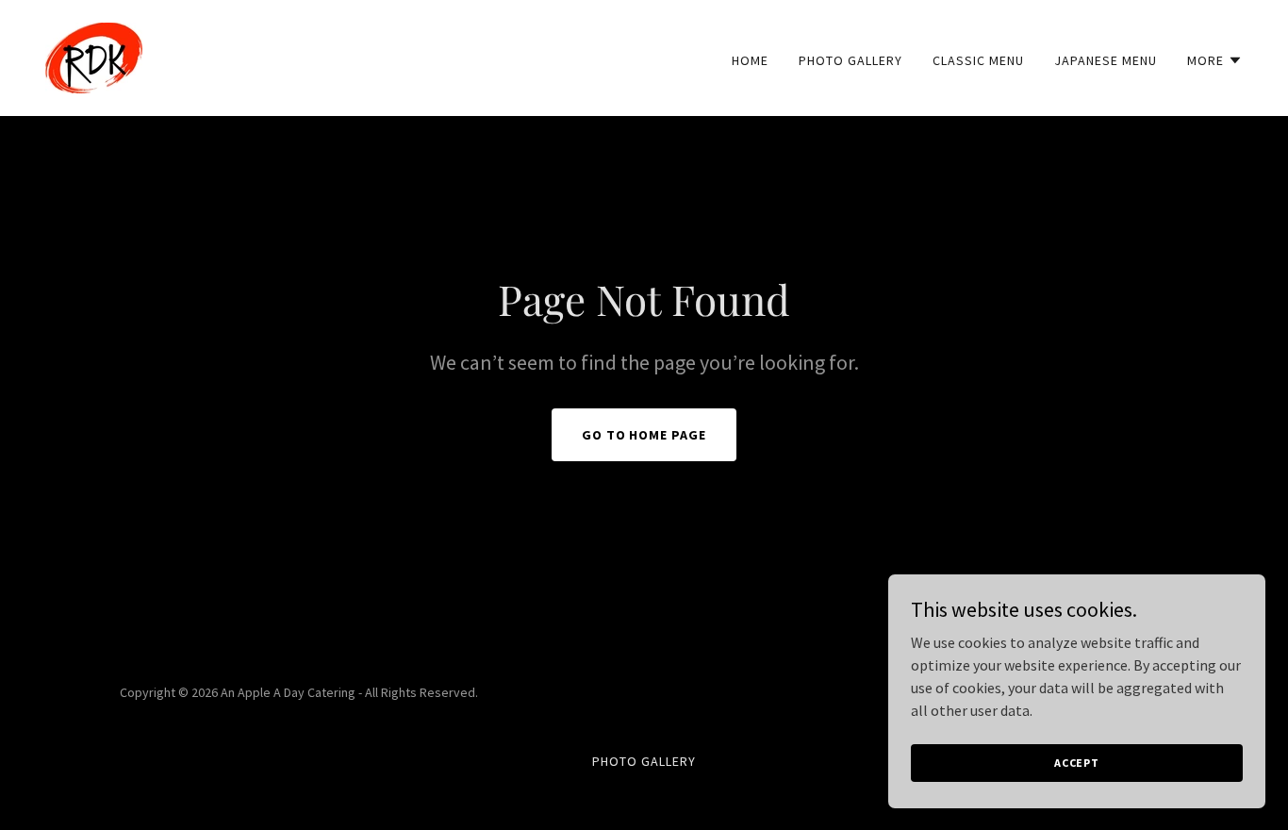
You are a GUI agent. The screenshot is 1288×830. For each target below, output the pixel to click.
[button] (1215, 60)
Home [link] (750, 60)
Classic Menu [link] (978, 60)
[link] (93, 55)
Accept (1076, 762)
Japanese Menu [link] (1105, 60)
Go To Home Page (644, 434)
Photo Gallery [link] (850, 60)
